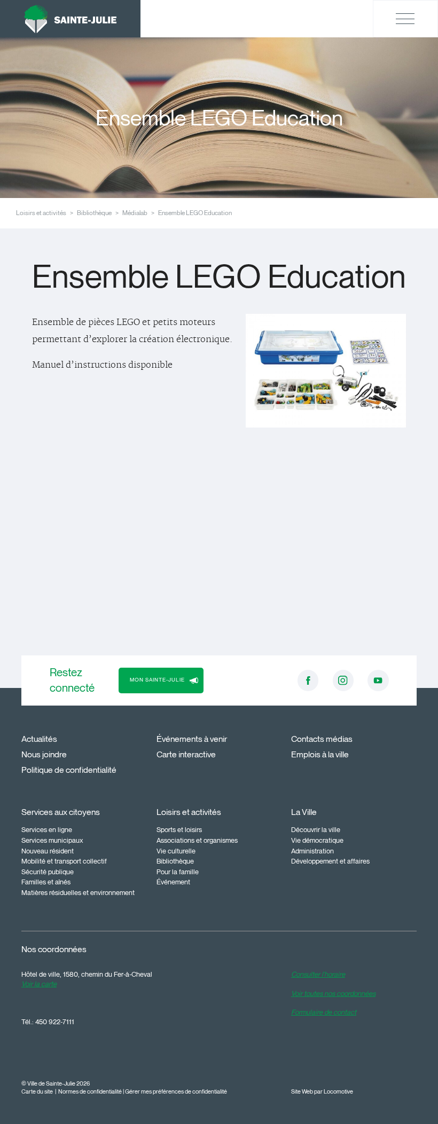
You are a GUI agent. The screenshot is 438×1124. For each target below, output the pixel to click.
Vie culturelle (176, 850)
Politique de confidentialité (68, 770)
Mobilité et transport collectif (64, 861)
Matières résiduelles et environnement (78, 892)
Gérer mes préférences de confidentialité (176, 1091)
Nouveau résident (47, 850)
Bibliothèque (94, 213)
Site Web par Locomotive (322, 1091)
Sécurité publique (47, 871)
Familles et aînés (46, 881)
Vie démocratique (317, 840)
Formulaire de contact (323, 1012)
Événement (173, 881)
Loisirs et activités (41, 213)
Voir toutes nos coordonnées (333, 993)
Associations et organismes (197, 840)
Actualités (39, 739)
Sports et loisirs (179, 829)
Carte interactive (186, 754)
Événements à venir (192, 739)
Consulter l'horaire (318, 974)
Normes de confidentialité (90, 1091)
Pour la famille (178, 871)
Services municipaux (52, 840)
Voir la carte (39, 983)
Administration (312, 850)
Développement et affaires (330, 861)
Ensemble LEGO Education (195, 213)
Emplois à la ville (320, 754)
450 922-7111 (54, 1021)
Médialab (134, 213)
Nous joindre (44, 754)
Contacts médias (322, 739)
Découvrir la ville (315, 829)
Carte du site (37, 1091)
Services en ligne (46, 829)
